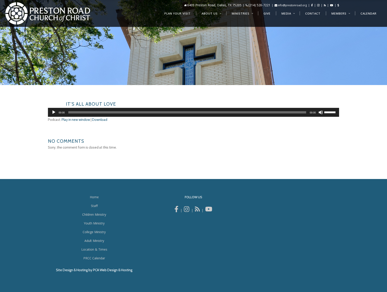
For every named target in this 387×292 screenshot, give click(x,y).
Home (94, 197)
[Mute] (320, 112)
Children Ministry (94, 214)
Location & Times (94, 249)
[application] (193, 112)
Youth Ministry (94, 223)
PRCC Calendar (94, 258)
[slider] (330, 112)
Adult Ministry (94, 241)
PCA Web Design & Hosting (112, 270)
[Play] (54, 112)
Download (99, 120)
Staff (94, 206)
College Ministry (94, 232)
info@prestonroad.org (292, 5)
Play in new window (76, 120)
